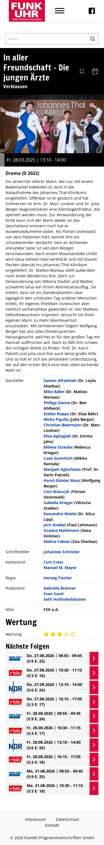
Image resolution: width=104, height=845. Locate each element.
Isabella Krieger (58, 502)
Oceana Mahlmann (61, 530)
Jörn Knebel (55, 524)
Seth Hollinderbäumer (65, 599)
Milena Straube (58, 447)
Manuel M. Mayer (60, 567)
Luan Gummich (58, 458)
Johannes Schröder (62, 551)
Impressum (35, 819)
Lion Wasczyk (57, 491)
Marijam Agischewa (62, 469)
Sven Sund (54, 593)
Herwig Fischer (58, 577)
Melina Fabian (57, 541)
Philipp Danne (57, 402)
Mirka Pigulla (56, 419)
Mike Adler (54, 391)
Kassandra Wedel (60, 513)
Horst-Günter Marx (62, 480)
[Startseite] (27, 11)
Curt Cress (53, 562)
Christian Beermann (63, 424)
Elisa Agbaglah (57, 436)
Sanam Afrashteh (60, 380)
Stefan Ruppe (56, 413)
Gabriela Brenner (60, 588)
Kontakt (52, 825)
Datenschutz (67, 819)
